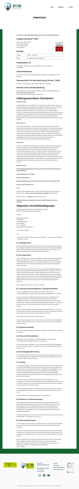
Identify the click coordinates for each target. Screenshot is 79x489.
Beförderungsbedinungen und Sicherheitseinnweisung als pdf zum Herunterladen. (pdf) (38, 181)
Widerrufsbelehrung (21, 165)
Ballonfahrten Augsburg (43, 468)
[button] (70, 7)
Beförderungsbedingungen (23, 177)
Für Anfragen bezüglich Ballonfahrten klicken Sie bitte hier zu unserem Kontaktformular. (37, 35)
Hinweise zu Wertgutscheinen (23, 184)
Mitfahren (60, 7)
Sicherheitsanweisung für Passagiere (25, 174)
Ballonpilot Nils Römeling (43, 464)
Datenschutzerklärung (59, 467)
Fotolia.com (30, 196)
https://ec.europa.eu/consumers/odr (25, 92)
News (52, 7)
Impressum (56, 465)
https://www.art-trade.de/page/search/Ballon (37, 193)
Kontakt (56, 463)
